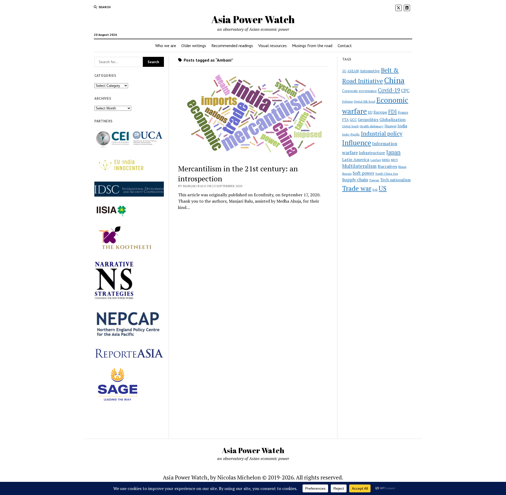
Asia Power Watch (253, 19)
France (403, 112)
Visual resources (272, 45)
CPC (405, 90)
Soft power (363, 173)
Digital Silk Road (364, 101)
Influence (356, 142)
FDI (392, 111)
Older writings (193, 45)
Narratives (387, 166)
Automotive (370, 70)
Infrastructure (372, 152)
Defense (347, 101)
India (402, 126)
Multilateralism (359, 166)
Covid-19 (389, 90)
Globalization (393, 119)
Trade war (356, 188)
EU (370, 112)
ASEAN (353, 71)
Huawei (390, 126)
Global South (350, 126)
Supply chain (355, 180)
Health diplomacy (371, 126)
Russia (347, 173)
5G (344, 71)
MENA (386, 160)
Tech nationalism (395, 179)
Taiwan (374, 180)
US (383, 188)
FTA (345, 119)
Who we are (165, 45)
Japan (393, 152)
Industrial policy (381, 133)
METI (394, 160)
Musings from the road (312, 45)
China (394, 80)
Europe (380, 112)
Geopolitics (368, 119)
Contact (345, 45)
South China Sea (386, 174)
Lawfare (376, 160)
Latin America (355, 159)
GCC (353, 119)
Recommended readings (232, 45)
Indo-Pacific (351, 134)
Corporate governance (359, 91)
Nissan (402, 167)
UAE (375, 190)
